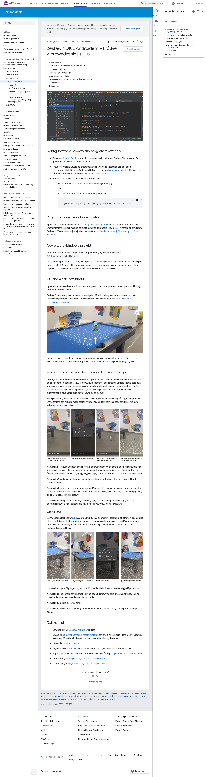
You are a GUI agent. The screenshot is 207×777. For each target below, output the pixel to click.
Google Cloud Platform (118, 755)
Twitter (44, 735)
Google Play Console (124, 726)
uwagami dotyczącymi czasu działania (86, 658)
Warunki (44, 771)
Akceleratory (84, 735)
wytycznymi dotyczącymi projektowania (87, 663)
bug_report (193, 11)
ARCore (14, 3)
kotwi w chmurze (71, 643)
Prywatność (56, 771)
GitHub (44, 730)
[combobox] (153, 3)
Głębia (74, 518)
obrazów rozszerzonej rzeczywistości (79, 635)
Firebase (98, 755)
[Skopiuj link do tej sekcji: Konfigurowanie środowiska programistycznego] (123, 151)
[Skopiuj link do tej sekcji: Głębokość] (63, 512)
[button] (18, 63)
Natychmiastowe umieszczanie (126, 653)
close (202, 11)
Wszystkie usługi (76, 759)
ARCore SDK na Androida (85, 183)
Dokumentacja (80, 3)
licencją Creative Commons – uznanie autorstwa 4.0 (108, 693)
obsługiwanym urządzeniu (95, 224)
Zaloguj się (198, 3)
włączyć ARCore (77, 630)
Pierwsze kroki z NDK (95, 173)
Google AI (138, 755)
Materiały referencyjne (103, 3)
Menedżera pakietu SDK (120, 170)
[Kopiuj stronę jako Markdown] (88, 54)
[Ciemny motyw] (136, 200)
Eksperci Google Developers (90, 730)
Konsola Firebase (123, 730)
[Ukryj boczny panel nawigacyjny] (34, 772)
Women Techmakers (87, 721)
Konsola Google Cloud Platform (129, 721)
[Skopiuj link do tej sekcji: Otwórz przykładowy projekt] (94, 245)
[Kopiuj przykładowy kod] (141, 200)
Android (72, 755)
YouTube (45, 739)
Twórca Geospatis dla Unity (55, 3)
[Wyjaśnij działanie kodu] (132, 200)
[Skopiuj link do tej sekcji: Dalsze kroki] (68, 623)
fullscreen (198, 11)
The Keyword (47, 726)
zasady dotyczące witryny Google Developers (126, 696)
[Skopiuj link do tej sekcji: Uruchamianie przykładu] (87, 279)
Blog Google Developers (51, 721)
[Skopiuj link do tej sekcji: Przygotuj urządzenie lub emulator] (102, 217)
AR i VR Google (47, 744)
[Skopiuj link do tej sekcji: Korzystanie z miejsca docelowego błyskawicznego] (129, 372)
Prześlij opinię (133, 49)
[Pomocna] (137, 41)
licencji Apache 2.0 (59, 696)
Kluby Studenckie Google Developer (94, 739)
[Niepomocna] (141, 41)
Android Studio (70, 158)
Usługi (65, 41)
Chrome (85, 755)
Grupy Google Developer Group (91, 726)
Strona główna (53, 41)
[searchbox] (18, 23)
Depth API (72, 648)
